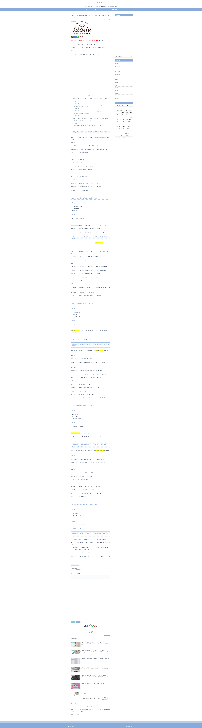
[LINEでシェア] (78, 37)
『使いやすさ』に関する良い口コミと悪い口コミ (84, 99)
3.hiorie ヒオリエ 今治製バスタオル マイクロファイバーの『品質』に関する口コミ (89, 111)
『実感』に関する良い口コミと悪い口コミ (83, 106)
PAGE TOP (101, 722)
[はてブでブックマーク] (76, 37)
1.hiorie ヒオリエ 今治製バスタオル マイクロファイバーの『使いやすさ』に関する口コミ (91, 98)
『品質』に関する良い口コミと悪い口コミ (83, 113)
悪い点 (77, 103)
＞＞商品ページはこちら (76, 528)
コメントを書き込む (90, 706)
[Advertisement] (79, 76)
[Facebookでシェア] (74, 37)
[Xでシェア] (72, 37)
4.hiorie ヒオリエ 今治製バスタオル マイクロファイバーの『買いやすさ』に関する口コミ (91, 118)
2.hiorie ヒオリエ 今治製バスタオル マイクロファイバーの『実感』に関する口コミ (89, 105)
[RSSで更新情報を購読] (92, 632)
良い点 (77, 101)
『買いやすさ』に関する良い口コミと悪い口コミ (84, 120)
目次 (89, 95)
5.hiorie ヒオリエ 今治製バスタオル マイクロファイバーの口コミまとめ (87, 125)
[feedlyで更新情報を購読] (89, 632)
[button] (82, 37)
